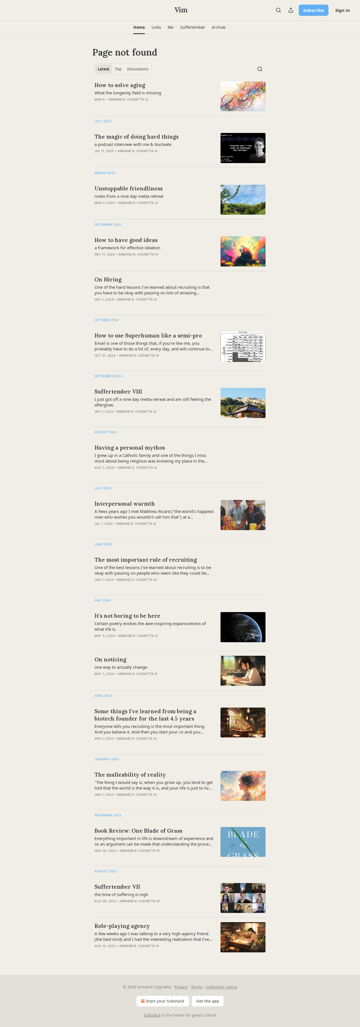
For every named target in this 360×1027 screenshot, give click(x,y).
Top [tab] (118, 69)
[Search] (278, 10)
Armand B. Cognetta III (128, 99)
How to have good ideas (126, 240)
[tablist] (123, 69)
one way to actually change (120, 667)
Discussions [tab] (137, 69)
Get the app (207, 1001)
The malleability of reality (130, 774)
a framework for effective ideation (127, 247)
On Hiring (108, 279)
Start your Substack (165, 1001)
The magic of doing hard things (136, 136)
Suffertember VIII (118, 391)
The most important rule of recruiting (145, 559)
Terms (196, 987)
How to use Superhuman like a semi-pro (148, 335)
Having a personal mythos (129, 447)
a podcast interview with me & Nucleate (132, 144)
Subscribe (313, 10)
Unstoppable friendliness (128, 188)
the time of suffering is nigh (121, 894)
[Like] (98, 306)
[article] (180, 96)
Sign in (342, 10)
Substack (152, 1015)
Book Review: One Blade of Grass (138, 830)
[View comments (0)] (138, 106)
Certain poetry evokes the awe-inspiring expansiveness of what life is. (150, 626)
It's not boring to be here (127, 615)
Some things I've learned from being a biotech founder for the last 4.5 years (145, 715)
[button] (139, 27)
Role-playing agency (122, 925)
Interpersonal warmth (124, 503)
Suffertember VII (117, 886)
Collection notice (221, 987)
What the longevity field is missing (127, 92)
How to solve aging (119, 85)
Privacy (181, 987)
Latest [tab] (103, 69)
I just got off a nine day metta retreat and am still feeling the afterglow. (152, 402)
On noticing (110, 659)
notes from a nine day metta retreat (128, 196)
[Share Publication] (290, 10)
